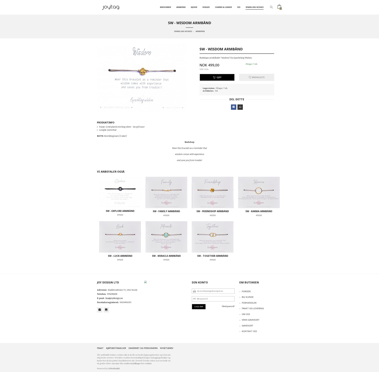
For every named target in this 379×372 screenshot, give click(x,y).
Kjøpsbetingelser (116, 348)
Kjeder (194, 7)
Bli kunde (248, 296)
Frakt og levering (253, 308)
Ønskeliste (258, 77)
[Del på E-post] (240, 107)
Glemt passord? (228, 306)
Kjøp (219, 77)
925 (238, 7)
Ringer (206, 7)
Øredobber (165, 7)
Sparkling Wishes (255, 7)
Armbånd (181, 7)
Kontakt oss (249, 331)
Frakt (100, 348)
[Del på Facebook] (233, 107)
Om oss (246, 314)
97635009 (112, 294)
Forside (246, 291)
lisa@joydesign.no (114, 298)
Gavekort (247, 325)
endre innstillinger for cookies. (138, 363)
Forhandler (249, 302)
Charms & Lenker (223, 7)
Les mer (115, 363)
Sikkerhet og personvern (143, 348)
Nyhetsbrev (166, 348)
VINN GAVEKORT (251, 319)
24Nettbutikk (114, 368)
